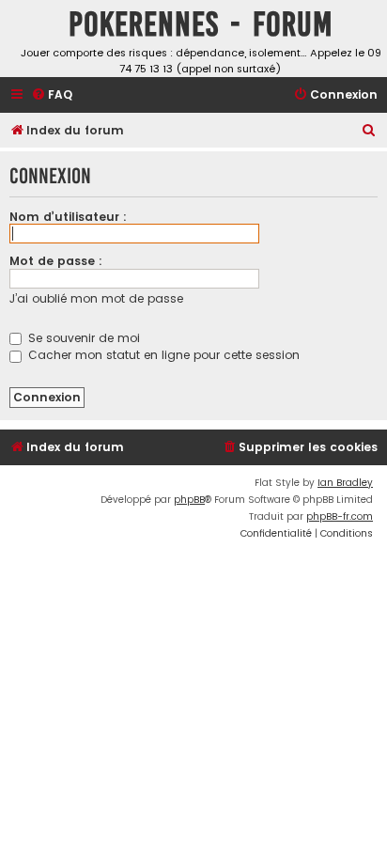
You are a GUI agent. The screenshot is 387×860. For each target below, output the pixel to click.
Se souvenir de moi (82, 338)
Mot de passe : (55, 261)
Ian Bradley (345, 483)
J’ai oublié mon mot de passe (96, 298)
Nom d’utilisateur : (68, 217)
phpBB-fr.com (339, 516)
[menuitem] (51, 95)
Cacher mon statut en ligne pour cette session (162, 355)
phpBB (189, 500)
